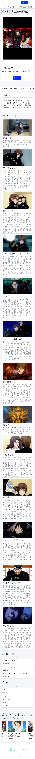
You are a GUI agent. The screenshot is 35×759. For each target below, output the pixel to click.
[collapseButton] (17, 657)
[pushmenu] (3, 3)
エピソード (13, 88)
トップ (3, 7)
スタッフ (22, 88)
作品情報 (4, 88)
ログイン (24, 2)
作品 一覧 (11, 7)
